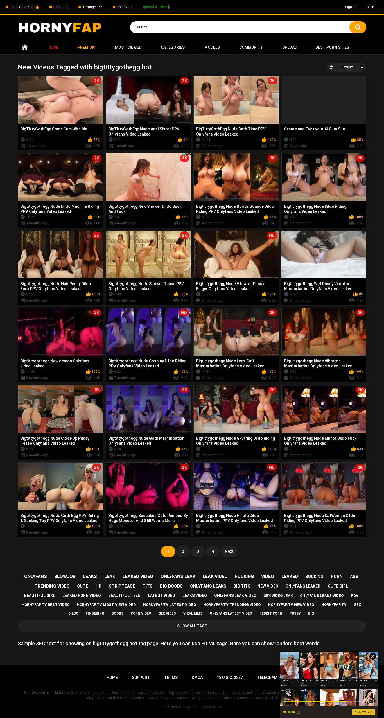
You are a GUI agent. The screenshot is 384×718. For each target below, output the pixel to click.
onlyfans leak (178, 576)
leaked (289, 576)
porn (337, 576)
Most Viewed (128, 47)
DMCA (197, 677)
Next (229, 551)
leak (109, 576)
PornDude (60, 7)
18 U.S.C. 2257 (230, 677)
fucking (244, 576)
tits (148, 586)
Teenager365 (92, 7)
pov (354, 595)
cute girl (338, 586)
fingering (95, 613)
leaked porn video (81, 595)
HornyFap (186, 707)
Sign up (350, 7)
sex (357, 604)
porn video (141, 613)
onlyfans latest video (231, 613)
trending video (52, 586)
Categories (173, 47)
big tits (242, 586)
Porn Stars (125, 7)
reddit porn (270, 613)
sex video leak (278, 595)
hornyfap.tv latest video (169, 604)
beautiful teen (124, 595)
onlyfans (35, 576)
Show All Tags (192, 626)
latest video (161, 595)
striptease (122, 586)
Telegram (267, 677)
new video (267, 586)
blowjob (65, 576)
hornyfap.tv (334, 604)
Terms (171, 677)
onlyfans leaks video (322, 595)
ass (354, 576)
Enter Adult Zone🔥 (24, 7)
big (311, 613)
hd (98, 586)
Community (251, 47)
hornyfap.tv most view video (106, 604)
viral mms (192, 613)
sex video (167, 613)
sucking (314, 576)
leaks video (194, 595)
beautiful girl (39, 595)
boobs (117, 613)
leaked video (138, 576)
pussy (295, 613)
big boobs (171, 586)
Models (212, 47)
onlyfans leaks (208, 586)
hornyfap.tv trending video (232, 604)
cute (82, 586)
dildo (73, 613)
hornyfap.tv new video (291, 604)
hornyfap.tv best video (45, 604)
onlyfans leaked (303, 586)
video (267, 576)
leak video (215, 576)
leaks (90, 576)
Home (25, 47)
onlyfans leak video (235, 595)
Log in (369, 7)
